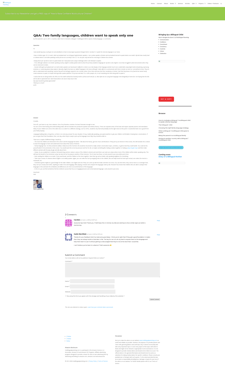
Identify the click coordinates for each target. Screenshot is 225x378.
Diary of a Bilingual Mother (170, 157)
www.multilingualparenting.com (148, 340)
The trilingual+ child (165, 125)
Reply (158, 220)
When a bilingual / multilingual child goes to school (174, 131)
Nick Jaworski (39, 39)
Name (67, 281)
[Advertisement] (48, 102)
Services (180, 3)
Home (153, 3)
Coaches (54, 39)
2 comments (107, 39)
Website (67, 292)
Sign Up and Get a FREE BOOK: (171, 147)
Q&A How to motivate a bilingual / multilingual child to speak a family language (79, 39)
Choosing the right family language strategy (174, 128)
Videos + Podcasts (213, 3)
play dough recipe (133, 148)
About (166, 3)
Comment (68, 261)
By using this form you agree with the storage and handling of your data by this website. (95, 296)
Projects (201, 3)
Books (172, 3)
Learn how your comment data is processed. (100, 307)
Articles (187, 3)
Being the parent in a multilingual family (172, 135)
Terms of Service (103, 361)
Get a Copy (166, 99)
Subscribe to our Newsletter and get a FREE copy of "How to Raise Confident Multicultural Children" (48, 13)
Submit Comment (154, 299)
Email (67, 286)
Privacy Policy (93, 361)
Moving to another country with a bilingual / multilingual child (173, 139)
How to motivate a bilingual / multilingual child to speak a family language (174, 121)
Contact (159, 3)
